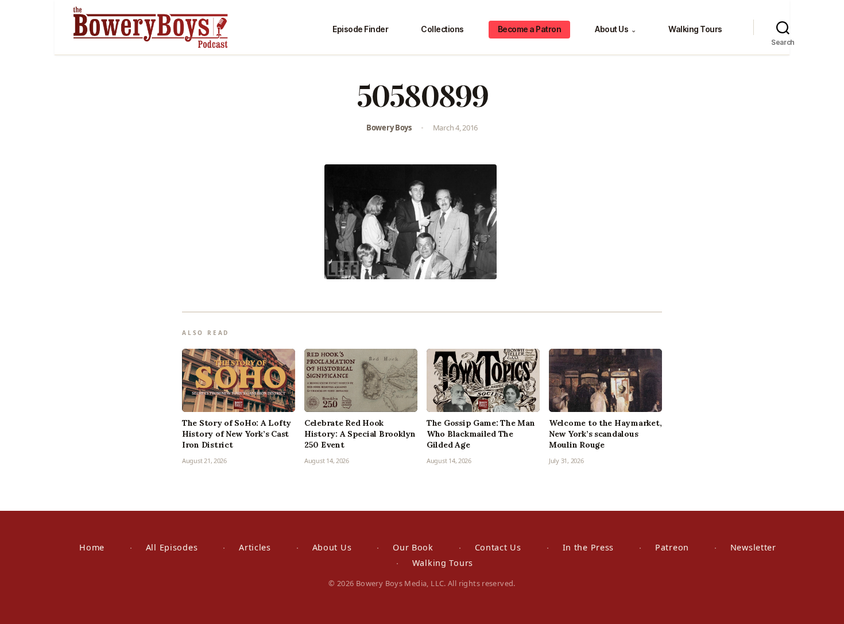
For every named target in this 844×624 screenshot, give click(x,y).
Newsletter (753, 547)
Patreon (672, 547)
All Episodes (172, 547)
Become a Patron (530, 29)
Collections (442, 29)
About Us (615, 29)
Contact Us (498, 547)
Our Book (413, 547)
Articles (255, 547)
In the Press (588, 547)
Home (91, 547)
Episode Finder (360, 29)
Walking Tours (695, 29)
